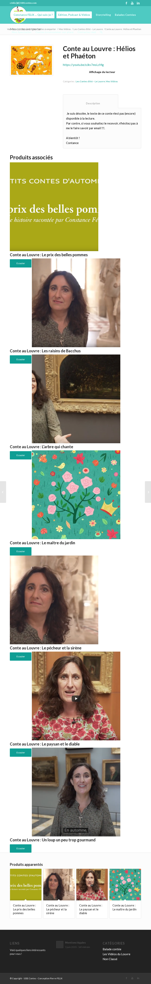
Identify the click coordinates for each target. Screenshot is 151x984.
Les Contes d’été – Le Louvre (90, 81)
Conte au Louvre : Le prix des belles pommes (49, 254)
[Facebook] (126, 3)
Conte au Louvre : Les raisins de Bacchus (45, 350)
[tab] (90, 101)
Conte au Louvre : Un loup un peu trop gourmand (53, 839)
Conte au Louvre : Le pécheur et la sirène (45, 647)
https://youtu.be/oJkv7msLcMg (83, 64)
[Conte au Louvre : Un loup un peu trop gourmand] (148, 492)
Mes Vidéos (112, 81)
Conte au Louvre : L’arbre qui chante (41, 446)
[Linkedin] (138, 3)
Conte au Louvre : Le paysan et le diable (45, 744)
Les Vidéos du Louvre (116, 954)
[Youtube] (132, 3)
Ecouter (21, 551)
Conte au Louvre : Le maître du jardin (42, 542)
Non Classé (110, 959)
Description (90, 103)
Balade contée (112, 949)
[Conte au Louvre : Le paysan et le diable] (3, 492)
